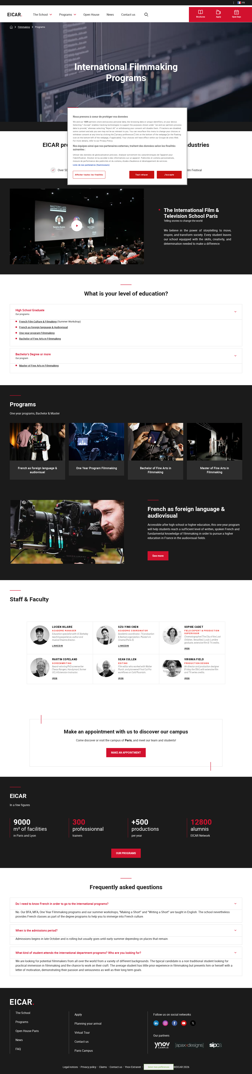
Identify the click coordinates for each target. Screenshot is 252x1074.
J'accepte (169, 174)
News (110, 15)
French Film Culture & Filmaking (38, 321)
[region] (127, 146)
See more (158, 555)
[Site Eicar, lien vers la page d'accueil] (14, 15)
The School (40, 15)
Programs (65, 15)
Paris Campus (84, 1051)
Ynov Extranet (133, 1066)
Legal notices (70, 1066)
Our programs (126, 853)
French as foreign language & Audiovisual (43, 327)
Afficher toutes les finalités (89, 174)
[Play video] (77, 226)
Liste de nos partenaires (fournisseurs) (91, 164)
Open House (91, 15)
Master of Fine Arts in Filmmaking (39, 365)
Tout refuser (141, 174)
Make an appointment (126, 752)
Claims (103, 1066)
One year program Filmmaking (37, 333)
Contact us (128, 15)
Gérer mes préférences (158, 1067)
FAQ (18, 1049)
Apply (78, 1014)
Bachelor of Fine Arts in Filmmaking (40, 338)
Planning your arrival (88, 1023)
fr (241, 2)
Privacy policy (88, 1066)
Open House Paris (27, 1031)
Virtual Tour (82, 1033)
